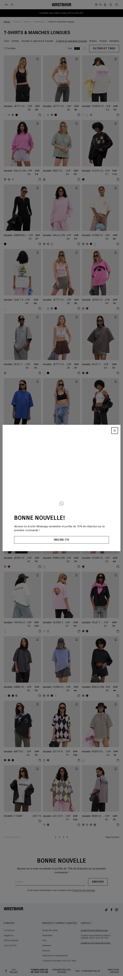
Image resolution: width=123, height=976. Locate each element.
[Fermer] (114, 430)
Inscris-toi (61, 539)
